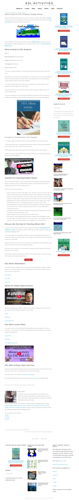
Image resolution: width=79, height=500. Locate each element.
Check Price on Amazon (64, 30)
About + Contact (62, 460)
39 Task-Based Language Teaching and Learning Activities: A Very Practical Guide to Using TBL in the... (64, 155)
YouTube (7, 415)
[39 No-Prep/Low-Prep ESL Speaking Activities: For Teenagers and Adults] (64, 126)
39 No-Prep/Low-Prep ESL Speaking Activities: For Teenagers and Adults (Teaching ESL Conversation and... (16, 461)
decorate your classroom (28, 374)
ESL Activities (39, 3)
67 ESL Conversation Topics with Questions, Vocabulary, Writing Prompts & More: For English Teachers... (64, 72)
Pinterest (55, 471)
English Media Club (9, 320)
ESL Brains (7, 339)
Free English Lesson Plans (11, 343)
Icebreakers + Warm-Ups (10, 12)
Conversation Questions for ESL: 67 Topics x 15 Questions (43, 450)
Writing (24, 12)
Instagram (7, 419)
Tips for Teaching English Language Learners (42, 472)
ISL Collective (8, 274)
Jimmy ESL (7, 282)
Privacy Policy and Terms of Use (60, 464)
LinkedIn (55, 486)
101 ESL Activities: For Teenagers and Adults (64, 252)
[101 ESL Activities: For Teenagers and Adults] (64, 244)
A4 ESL (6, 313)
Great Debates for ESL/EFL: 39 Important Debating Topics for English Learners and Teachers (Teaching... (64, 27)
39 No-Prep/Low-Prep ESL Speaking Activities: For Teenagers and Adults (64, 133)
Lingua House (8, 335)
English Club (8, 317)
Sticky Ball (7, 278)
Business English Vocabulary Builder (13, 405)
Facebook (7, 417)
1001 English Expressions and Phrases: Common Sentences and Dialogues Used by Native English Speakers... (63, 94)
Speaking (18, 12)
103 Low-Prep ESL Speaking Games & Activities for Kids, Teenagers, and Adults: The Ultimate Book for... (64, 49)
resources (35, 378)
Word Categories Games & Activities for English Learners (43, 484)
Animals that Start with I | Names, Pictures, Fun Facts (43, 461)
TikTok (54, 478)
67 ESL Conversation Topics (28, 405)
